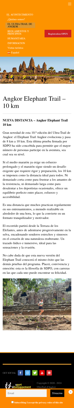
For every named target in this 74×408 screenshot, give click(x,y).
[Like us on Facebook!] (20, 373)
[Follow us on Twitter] (35, 373)
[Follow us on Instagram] (27, 373)
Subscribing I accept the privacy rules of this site (38, 402)
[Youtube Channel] (42, 373)
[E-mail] (49, 373)
